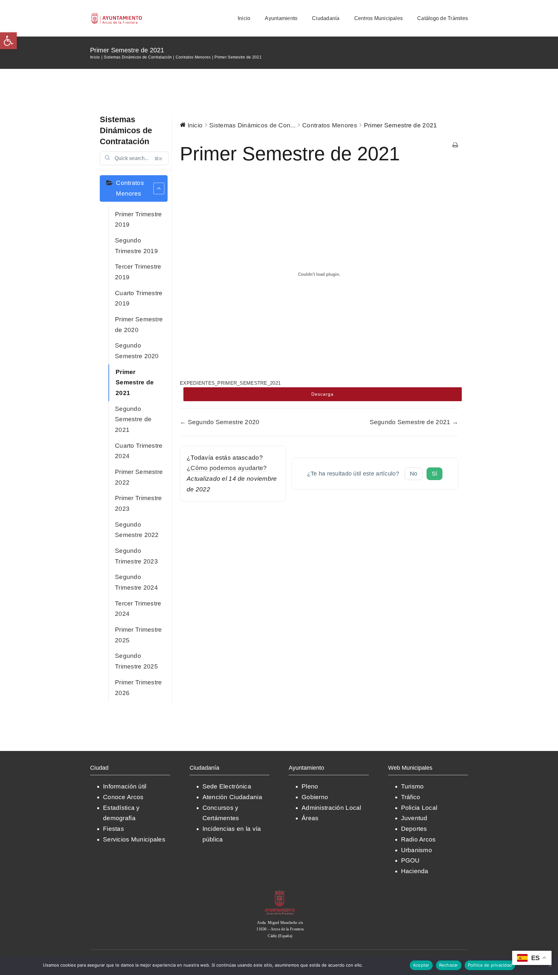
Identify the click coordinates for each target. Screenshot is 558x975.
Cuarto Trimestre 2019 (139, 298)
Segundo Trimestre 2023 (136, 556)
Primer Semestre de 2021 (135, 382)
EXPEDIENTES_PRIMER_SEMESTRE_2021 (230, 383)
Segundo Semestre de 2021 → (414, 422)
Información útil (125, 786)
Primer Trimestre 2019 (138, 219)
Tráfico (410, 797)
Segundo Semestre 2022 (137, 530)
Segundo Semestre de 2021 (133, 419)
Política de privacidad (385, 965)
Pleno (310, 786)
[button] (8, 40)
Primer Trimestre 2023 (138, 503)
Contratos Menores (130, 188)
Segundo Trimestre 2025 (136, 661)
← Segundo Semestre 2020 (220, 422)
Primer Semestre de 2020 (139, 324)
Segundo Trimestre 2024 (136, 582)
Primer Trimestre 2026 (138, 687)
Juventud (414, 818)
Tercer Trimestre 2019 (138, 272)
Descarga (322, 394)
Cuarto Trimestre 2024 (139, 451)
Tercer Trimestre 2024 (138, 608)
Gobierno (315, 797)
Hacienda (415, 871)
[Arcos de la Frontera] (280, 892)
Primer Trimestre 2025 (138, 635)
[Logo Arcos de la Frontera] (116, 15)
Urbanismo (416, 850)
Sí (435, 473)
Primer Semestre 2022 (139, 477)
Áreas (310, 818)
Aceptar (421, 965)
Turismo (412, 786)
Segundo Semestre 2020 (137, 350)
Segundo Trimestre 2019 (136, 245)
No (414, 473)
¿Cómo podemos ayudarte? (227, 468)
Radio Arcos (418, 839)
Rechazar (448, 965)
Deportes (414, 828)
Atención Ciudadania (232, 797)
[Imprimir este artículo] (455, 146)
